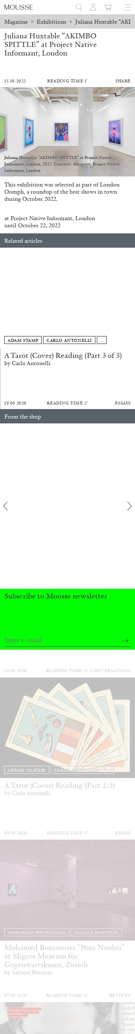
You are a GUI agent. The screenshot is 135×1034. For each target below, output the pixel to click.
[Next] (129, 298)
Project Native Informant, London (52, 218)
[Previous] (5, 298)
